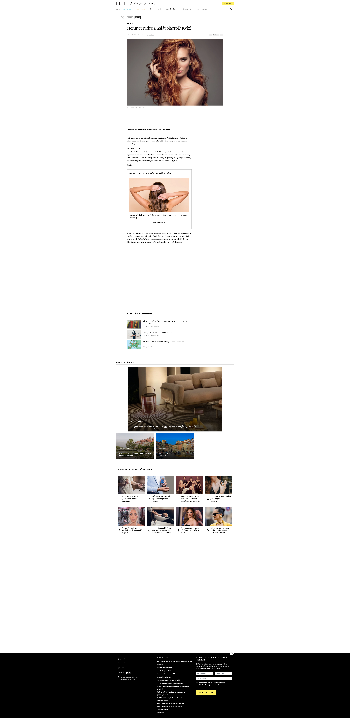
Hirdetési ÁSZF (161, 712)
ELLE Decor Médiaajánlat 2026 (166, 674)
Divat (118, 9)
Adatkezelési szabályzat (164, 677)
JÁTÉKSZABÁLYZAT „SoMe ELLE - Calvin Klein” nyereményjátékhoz (171, 699)
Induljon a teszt (159, 222)
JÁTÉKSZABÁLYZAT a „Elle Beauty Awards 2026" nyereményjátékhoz (171, 694)
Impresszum (160, 664)
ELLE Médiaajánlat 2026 (164, 671)
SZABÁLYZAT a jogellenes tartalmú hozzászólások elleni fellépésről (173, 688)
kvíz (222, 35)
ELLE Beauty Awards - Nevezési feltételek (168, 680)
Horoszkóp (206, 9)
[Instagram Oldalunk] (121, 662)
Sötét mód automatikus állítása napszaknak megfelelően (129, 678)
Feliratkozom (206, 693)
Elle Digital (127, 9)
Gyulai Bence (150, 35)
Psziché (168, 9)
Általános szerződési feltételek (165, 667)
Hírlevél (150, 3)
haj (210, 35)
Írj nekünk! (121, 668)
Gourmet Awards (140, 9)
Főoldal (130, 17)
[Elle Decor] (121, 3)
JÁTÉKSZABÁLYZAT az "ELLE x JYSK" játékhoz (170, 703)
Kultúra (160, 9)
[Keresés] (230, 9)
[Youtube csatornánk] (140, 3)
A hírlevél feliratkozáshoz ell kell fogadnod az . (212, 684)
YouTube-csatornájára (182, 233)
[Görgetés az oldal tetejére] (232, 653)
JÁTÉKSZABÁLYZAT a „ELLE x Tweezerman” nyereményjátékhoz (169, 708)
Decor (197, 9)
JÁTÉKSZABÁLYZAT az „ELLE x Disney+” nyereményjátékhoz (174, 661)
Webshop (227, 3)
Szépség (151, 9)
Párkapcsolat (187, 9)
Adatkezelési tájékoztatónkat (209, 685)
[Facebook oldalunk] (131, 3)
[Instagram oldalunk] (136, 3)
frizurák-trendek (158, 161)
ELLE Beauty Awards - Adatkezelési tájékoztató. (170, 683)
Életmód (176, 9)
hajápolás (216, 35)
